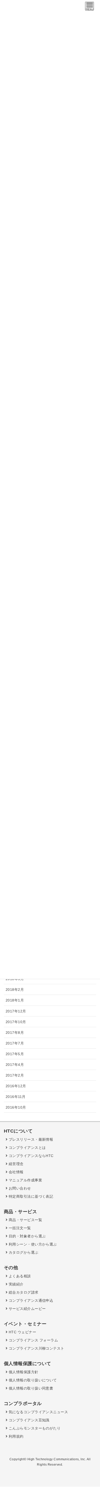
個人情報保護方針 (22, 1372)
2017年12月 (16, 1011)
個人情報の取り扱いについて (32, 1380)
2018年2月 (15, 990)
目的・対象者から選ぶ (26, 1236)
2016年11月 (16, 1097)
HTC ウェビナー (21, 1332)
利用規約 (15, 1436)
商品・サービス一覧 (24, 1220)
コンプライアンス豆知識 (28, 1420)
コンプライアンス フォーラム (32, 1340)
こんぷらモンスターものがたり (34, 1428)
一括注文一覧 (19, 1228)
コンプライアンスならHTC (30, 1156)
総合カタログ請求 (22, 1292)
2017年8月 (15, 1033)
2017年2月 (15, 1075)
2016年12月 (16, 1086)
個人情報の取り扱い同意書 (30, 1388)
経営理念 (15, 1164)
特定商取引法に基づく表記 (30, 1196)
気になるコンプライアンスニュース (37, 1412)
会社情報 (15, 1172)
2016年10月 (16, 1107)
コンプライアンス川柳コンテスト (35, 1348)
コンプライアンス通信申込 (30, 1300)
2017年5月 (15, 1054)
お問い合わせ (19, 1188)
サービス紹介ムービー (26, 1309)
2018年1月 (15, 1000)
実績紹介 (15, 1284)
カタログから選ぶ (22, 1252)
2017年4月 (15, 1065)
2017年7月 (15, 1043)
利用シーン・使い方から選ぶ (32, 1244)
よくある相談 (19, 1276)
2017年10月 (16, 1022)
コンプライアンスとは (26, 1148)
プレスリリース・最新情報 (30, 1139)
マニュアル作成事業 (24, 1180)
